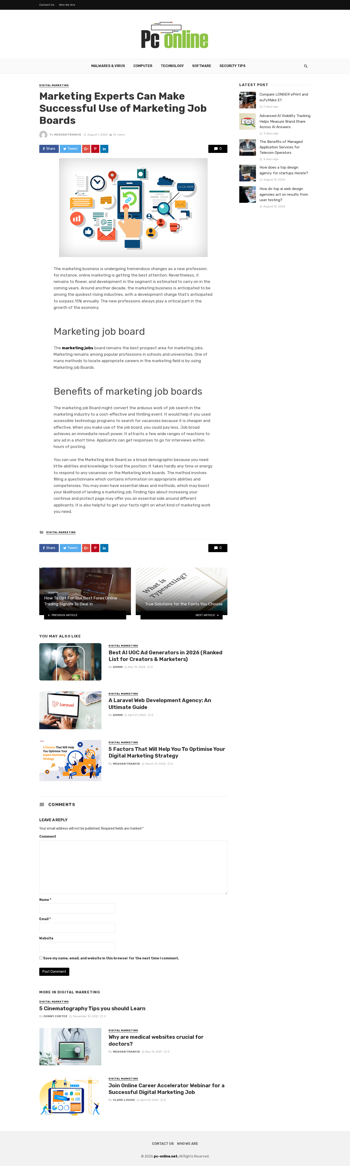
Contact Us (47, 4)
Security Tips (232, 66)
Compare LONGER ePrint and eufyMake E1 (284, 97)
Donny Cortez (55, 1016)
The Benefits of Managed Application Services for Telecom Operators (281, 147)
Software (201, 66)
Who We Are (67, 4)
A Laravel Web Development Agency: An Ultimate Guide (160, 703)
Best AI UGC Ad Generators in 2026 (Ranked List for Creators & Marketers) (165, 656)
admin (118, 667)
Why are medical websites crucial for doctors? (156, 1040)
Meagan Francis (67, 134)
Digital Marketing (54, 85)
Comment (47, 837)
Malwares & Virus (108, 66)
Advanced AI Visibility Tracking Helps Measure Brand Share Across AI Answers (285, 121)
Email (45, 919)
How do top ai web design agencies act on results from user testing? (284, 194)
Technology (172, 66)
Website (46, 938)
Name (45, 900)
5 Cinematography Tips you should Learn (92, 1008)
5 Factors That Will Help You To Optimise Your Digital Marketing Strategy (167, 752)
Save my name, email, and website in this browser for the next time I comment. (111, 958)
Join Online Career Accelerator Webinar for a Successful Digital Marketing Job (167, 1089)
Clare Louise (124, 1100)
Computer (142, 66)
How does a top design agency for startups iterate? (284, 170)
